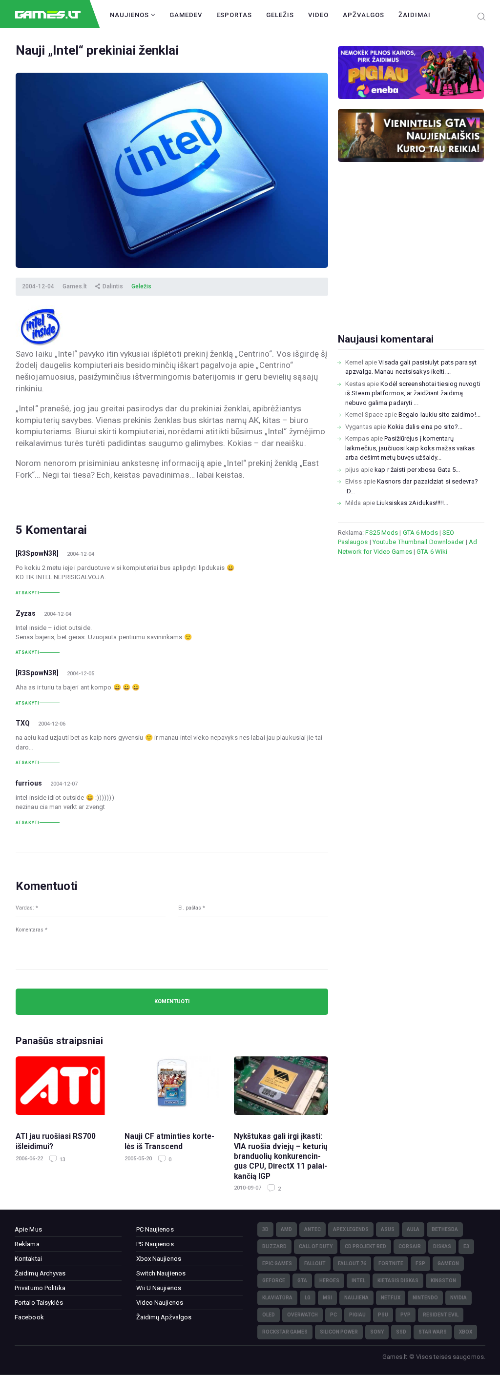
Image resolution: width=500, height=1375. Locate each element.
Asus (388, 1229)
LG (308, 1297)
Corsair (409, 1246)
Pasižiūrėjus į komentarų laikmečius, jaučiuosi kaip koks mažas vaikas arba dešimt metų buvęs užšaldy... (410, 448)
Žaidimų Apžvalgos (164, 1317)
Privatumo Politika (40, 1288)
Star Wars (432, 1332)
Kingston (443, 1280)
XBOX (465, 1332)
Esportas (234, 15)
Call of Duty (316, 1246)
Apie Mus (28, 1229)
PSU (383, 1314)
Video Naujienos (160, 1302)
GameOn (448, 1263)
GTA (302, 1280)
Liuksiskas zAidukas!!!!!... (412, 502)
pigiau (357, 1314)
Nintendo (425, 1297)
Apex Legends (351, 1229)
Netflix (390, 1297)
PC (333, 1314)
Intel (358, 1280)
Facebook (29, 1317)
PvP (405, 1314)
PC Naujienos (155, 1229)
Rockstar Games (285, 1332)
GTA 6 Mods (420, 532)
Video (318, 15)
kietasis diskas (397, 1280)
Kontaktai (28, 1258)
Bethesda (445, 1229)
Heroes (329, 1280)
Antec (312, 1229)
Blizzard (274, 1246)
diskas (442, 1246)
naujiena (356, 1297)
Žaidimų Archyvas (40, 1273)
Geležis (280, 15)
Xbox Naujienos (158, 1258)
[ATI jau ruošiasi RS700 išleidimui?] (63, 1089)
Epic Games (277, 1263)
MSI (327, 1297)
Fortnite (390, 1263)
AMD (286, 1229)
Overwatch (302, 1314)
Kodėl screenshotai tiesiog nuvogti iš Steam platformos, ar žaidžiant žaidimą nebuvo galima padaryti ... (412, 393)
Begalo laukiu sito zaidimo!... (439, 414)
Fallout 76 (352, 1263)
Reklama (27, 1244)
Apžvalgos (363, 15)
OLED (268, 1314)
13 (61, 1159)
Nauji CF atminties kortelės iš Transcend (169, 1141)
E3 (466, 1246)
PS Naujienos (155, 1244)
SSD (401, 1332)
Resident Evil (440, 1314)
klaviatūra (277, 1297)
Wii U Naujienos (159, 1288)
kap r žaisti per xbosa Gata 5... (417, 469)
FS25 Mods (381, 532)
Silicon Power (339, 1332)
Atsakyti (28, 592)
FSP (420, 1263)
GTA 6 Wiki (432, 551)
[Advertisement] (411, 263)
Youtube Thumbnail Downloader (418, 542)
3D (265, 1229)
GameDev (185, 15)
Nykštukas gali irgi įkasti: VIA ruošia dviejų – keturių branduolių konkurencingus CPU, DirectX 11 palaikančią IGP (281, 1156)
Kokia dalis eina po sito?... (425, 426)
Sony (377, 1332)
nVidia (458, 1297)
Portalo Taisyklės (39, 1302)
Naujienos (130, 15)
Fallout (315, 1263)
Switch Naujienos (161, 1273)
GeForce (273, 1280)
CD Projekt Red (365, 1246)
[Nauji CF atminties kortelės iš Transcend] (172, 1089)
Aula (413, 1229)
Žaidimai (414, 15)
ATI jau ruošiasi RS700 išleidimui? (56, 1141)
